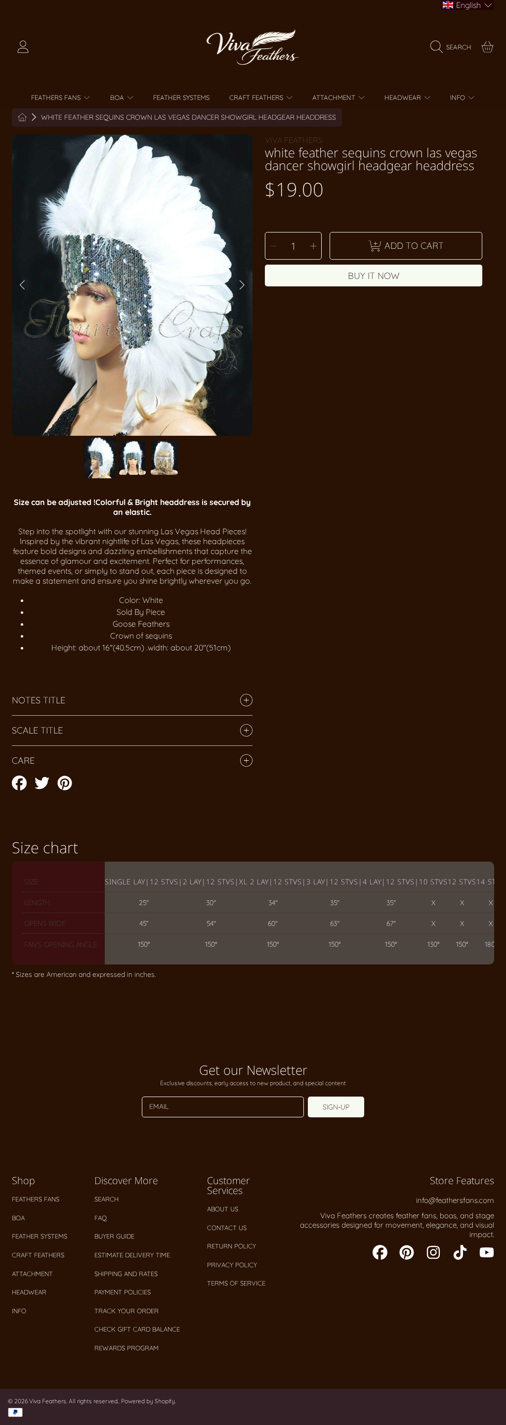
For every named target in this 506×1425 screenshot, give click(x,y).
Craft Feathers (38, 1255)
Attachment (32, 1274)
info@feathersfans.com (455, 1200)
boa (18, 1218)
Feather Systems (39, 1236)
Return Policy (231, 1246)
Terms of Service (236, 1283)
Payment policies (122, 1292)
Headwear (29, 1292)
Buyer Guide (114, 1236)
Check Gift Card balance (137, 1329)
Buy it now (374, 275)
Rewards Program (126, 1348)
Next (242, 285)
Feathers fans (35, 1199)
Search (106, 1199)
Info (19, 1311)
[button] (453, 47)
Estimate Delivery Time (132, 1255)
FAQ (100, 1218)
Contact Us (227, 1228)
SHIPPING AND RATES (126, 1274)
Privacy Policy (232, 1265)
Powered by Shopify (148, 1401)
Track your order (126, 1311)
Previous (22, 285)
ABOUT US (222, 1209)
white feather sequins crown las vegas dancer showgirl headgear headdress (188, 117)
